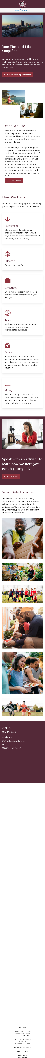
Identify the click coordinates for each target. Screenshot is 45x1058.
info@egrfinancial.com (22, 1047)
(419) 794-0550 (25, 1031)
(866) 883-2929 (26, 1033)
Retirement (22, 1055)
